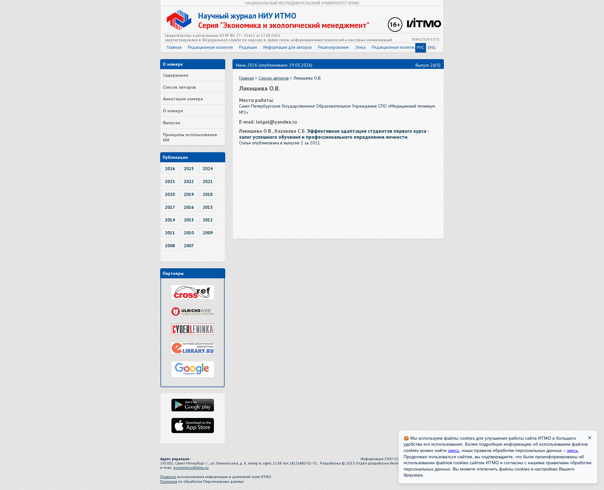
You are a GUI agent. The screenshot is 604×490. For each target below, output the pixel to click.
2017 (170, 207)
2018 (208, 194)
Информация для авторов (287, 47)
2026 (170, 168)
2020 (170, 194)
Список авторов (179, 87)
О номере (173, 111)
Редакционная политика (394, 47)
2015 (208, 207)
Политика (168, 481)
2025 (189, 168)
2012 (208, 220)
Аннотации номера (183, 99)
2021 (208, 181)
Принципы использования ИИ (190, 137)
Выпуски (171, 122)
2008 (170, 245)
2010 (189, 233)
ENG (432, 47)
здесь (453, 450)
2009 (208, 233)
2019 (189, 194)
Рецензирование (333, 47)
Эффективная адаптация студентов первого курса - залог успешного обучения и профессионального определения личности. (334, 134)
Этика (360, 47)
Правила (168, 476)
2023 (170, 181)
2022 (189, 181)
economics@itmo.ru (191, 467)
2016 (189, 207)
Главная (174, 47)
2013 (189, 220)
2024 (208, 168)
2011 (170, 233)
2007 (189, 245)
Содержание (175, 75)
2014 (170, 220)
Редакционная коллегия (210, 47)
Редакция (248, 47)
